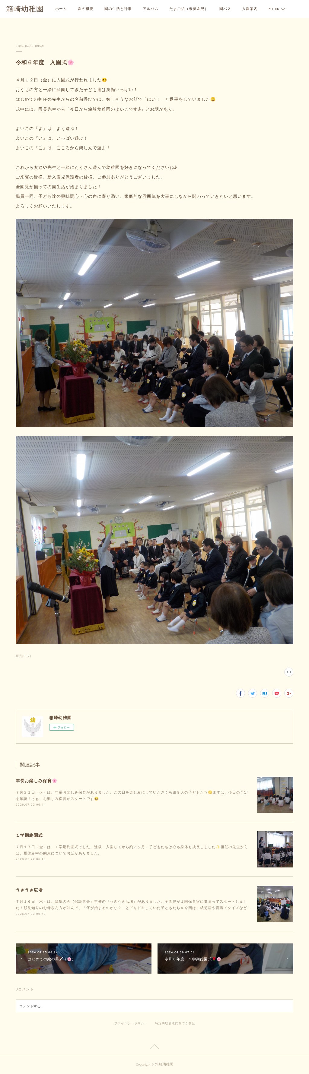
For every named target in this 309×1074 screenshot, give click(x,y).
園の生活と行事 (118, 9)
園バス (225, 9)
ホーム (61, 9)
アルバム (150, 9)
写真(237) (23, 656)
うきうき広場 (29, 889)
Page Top (154, 1047)
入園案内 (250, 9)
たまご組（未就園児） (189, 9)
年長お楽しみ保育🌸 (36, 780)
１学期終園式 (29, 835)
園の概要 (86, 9)
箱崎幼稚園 (25, 9)
